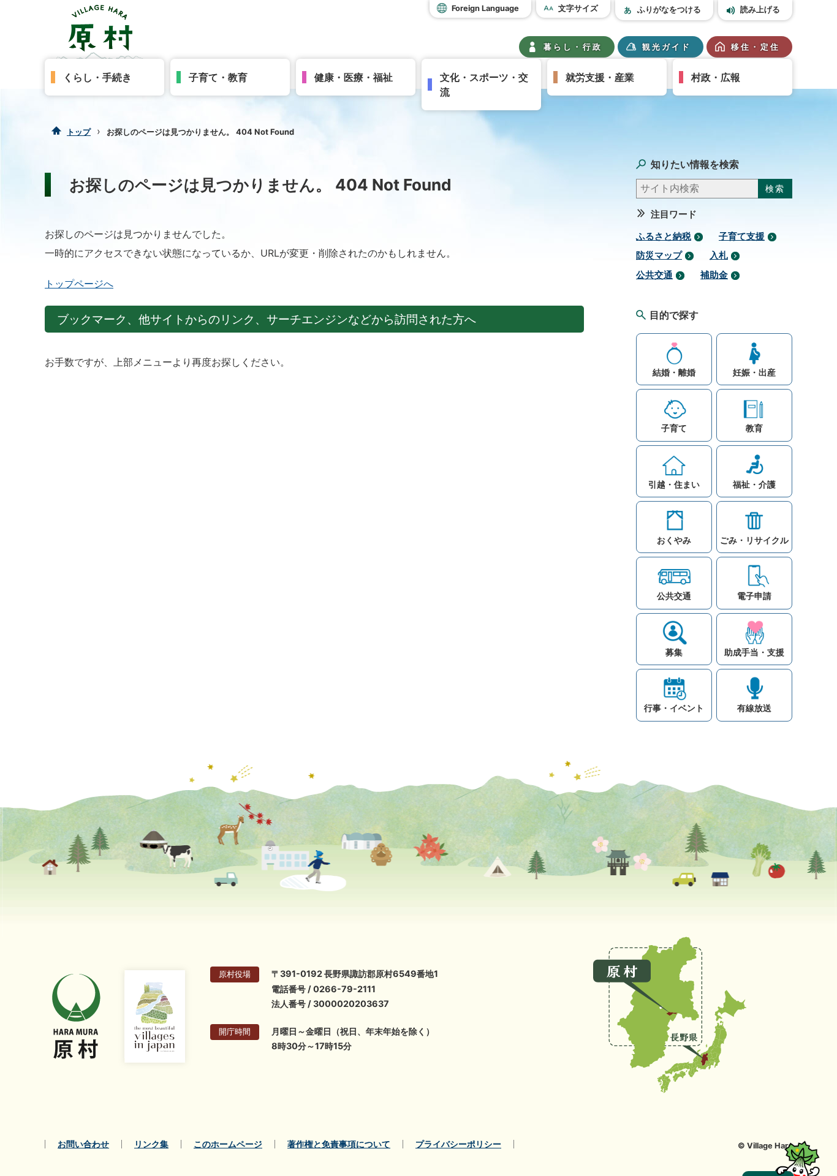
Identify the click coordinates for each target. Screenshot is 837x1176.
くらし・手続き (97, 77)
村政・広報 (715, 77)
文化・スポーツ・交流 (484, 84)
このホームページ (228, 1144)
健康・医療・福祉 (353, 77)
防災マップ (659, 255)
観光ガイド (666, 46)
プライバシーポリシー (458, 1144)
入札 (719, 255)
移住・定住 (755, 46)
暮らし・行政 (572, 46)
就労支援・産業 (600, 77)
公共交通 (654, 275)
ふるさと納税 (663, 236)
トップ (79, 132)
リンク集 (151, 1144)
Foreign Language (485, 8)
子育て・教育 (218, 77)
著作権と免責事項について (338, 1144)
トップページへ (79, 283)
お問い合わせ (83, 1144)
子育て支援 (742, 236)
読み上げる (760, 9)
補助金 (714, 275)
